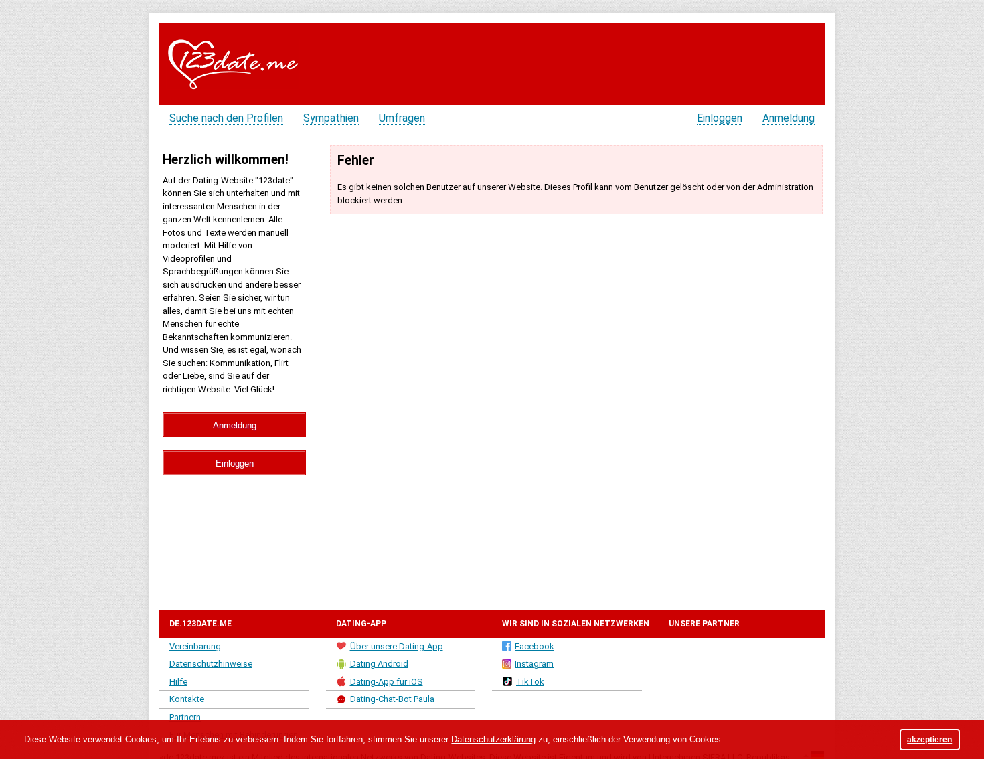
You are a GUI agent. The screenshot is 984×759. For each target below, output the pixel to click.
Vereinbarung (195, 646)
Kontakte (186, 699)
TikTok (530, 682)
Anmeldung (788, 118)
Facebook (534, 646)
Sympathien (331, 118)
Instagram (534, 664)
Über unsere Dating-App (396, 646)
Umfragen (402, 118)
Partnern (185, 717)
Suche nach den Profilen (226, 118)
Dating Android (379, 664)
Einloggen (719, 118)
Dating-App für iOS (386, 682)
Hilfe (178, 682)
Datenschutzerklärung (493, 739)
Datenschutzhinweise (210, 664)
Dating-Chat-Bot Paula (392, 699)
